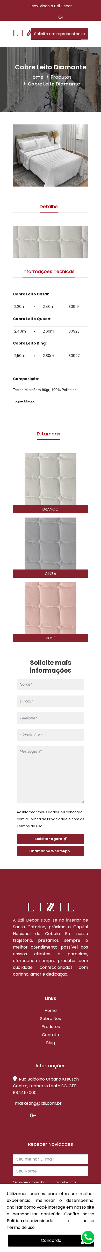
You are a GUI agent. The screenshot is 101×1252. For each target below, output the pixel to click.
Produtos (61, 77)
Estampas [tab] (48, 433)
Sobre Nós (50, 1019)
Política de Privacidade (48, 819)
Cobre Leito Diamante (54, 84)
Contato (50, 1035)
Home (36, 77)
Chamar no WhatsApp (50, 851)
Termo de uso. (21, 1227)
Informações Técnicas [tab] (49, 271)
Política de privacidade (30, 1221)
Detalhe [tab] (49, 206)
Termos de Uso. (30, 826)
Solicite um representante (59, 33)
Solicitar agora (48, 838)
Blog (50, 1043)
